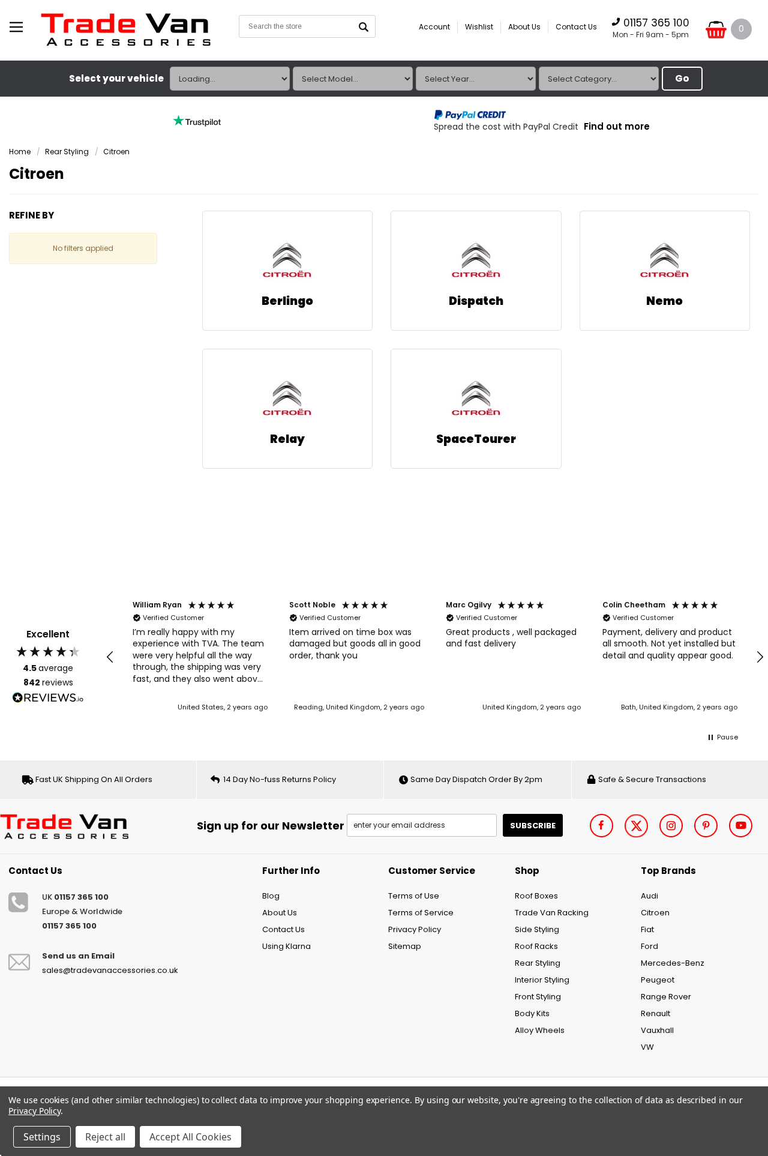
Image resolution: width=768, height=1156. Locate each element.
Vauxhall (657, 1030)
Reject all (105, 1136)
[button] (110, 657)
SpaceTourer (476, 439)
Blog (271, 896)
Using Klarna (286, 946)
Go (682, 78)
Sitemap (404, 946)
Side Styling (537, 929)
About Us (524, 27)
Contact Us (576, 27)
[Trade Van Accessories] (68, 825)
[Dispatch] (476, 261)
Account (434, 27)
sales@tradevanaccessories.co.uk (110, 970)
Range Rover (666, 996)
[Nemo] (664, 261)
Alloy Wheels (540, 1030)
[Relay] (287, 399)
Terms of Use (413, 896)
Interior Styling (542, 980)
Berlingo (287, 301)
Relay (287, 439)
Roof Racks (536, 946)
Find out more (617, 126)
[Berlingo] (287, 261)
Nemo (664, 301)
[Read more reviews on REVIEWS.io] (48, 698)
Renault (655, 1013)
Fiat (647, 929)
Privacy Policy (414, 929)
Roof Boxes (536, 896)
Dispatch (476, 301)
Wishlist (479, 27)
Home (20, 151)
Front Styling (538, 996)
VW (647, 1047)
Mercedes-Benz (672, 963)
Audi (649, 896)
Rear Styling (67, 151)
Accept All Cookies (190, 1136)
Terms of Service (421, 912)
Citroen (116, 151)
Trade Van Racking (552, 912)
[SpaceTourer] (476, 399)
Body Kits (532, 1013)
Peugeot (657, 980)
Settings (42, 1136)
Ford (649, 946)
